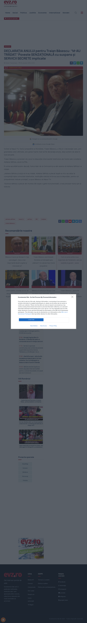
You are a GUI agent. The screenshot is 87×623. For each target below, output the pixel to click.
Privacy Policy (53, 325)
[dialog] (43, 311)
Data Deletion (34, 325)
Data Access (43, 325)
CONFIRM (31, 319)
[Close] (73, 297)
